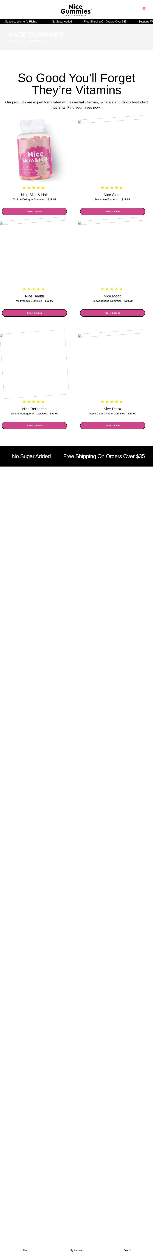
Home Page (15, 41)
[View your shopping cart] (140, 9)
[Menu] (9, 9)
